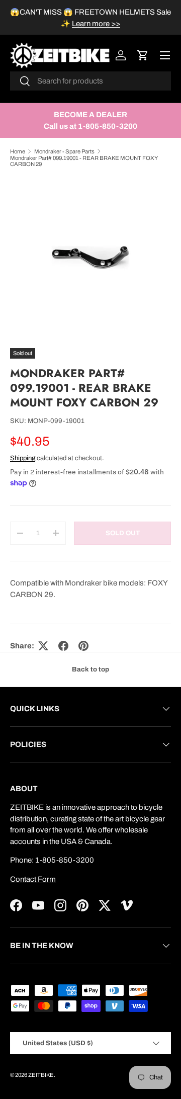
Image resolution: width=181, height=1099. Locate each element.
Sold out (123, 533)
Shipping (22, 458)
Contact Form (33, 879)
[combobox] (90, 81)
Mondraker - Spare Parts (64, 151)
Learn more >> (96, 24)
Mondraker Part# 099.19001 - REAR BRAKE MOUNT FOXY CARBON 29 (83, 161)
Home (17, 151)
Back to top (90, 669)
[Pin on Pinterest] (83, 646)
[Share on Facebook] (63, 646)
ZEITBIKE (41, 1075)
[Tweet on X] (43, 646)
